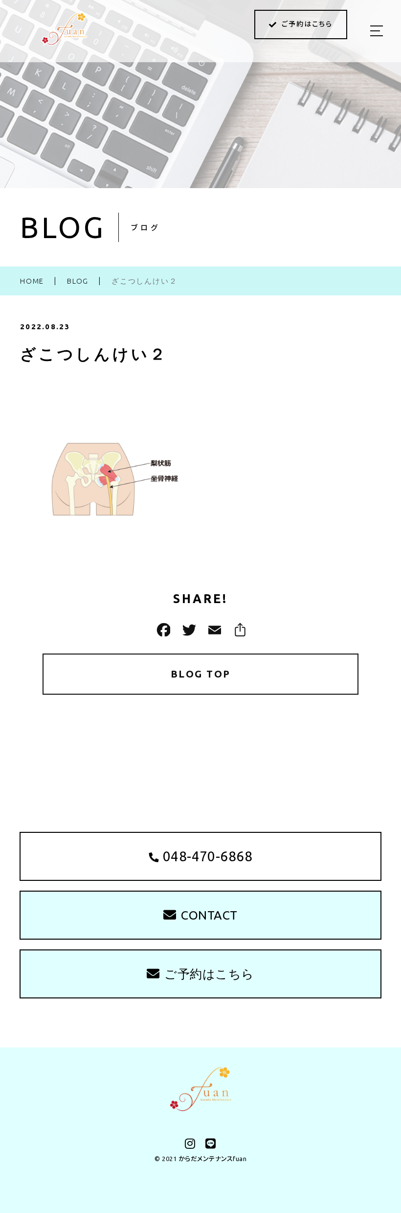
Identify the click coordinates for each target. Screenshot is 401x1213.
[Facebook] (162, 630)
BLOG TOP (201, 673)
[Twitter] (188, 630)
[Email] (213, 630)
